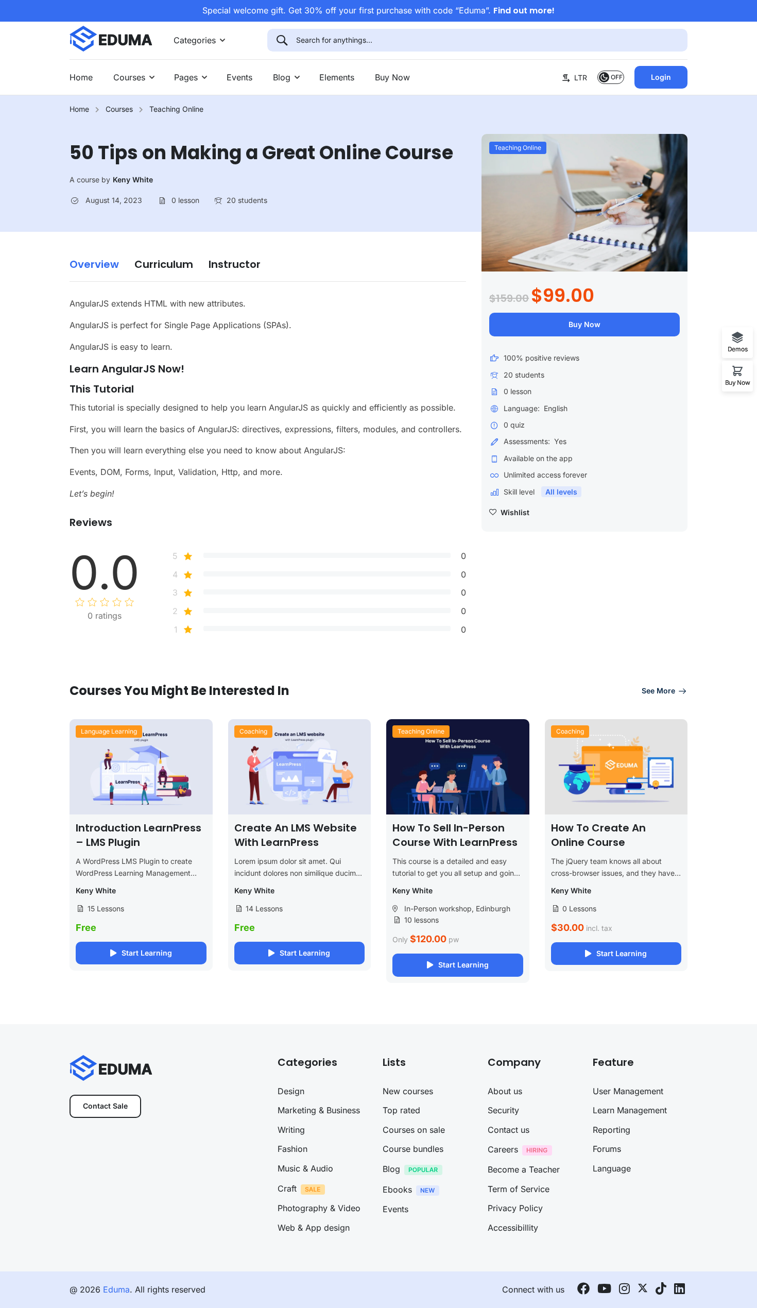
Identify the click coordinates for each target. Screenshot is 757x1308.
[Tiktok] (661, 1289)
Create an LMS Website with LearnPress (295, 835)
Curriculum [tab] (163, 264)
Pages (186, 77)
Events (239, 77)
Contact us (508, 1130)
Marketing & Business (319, 1110)
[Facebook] (583, 1289)
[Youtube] (604, 1289)
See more (658, 690)
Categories (195, 40)
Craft (287, 1188)
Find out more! (524, 10)
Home (81, 77)
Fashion (292, 1149)
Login (661, 77)
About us (505, 1091)
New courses (408, 1091)
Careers (503, 1149)
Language (612, 1168)
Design (291, 1091)
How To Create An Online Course (598, 835)
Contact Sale (105, 1105)
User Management (628, 1091)
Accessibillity (513, 1227)
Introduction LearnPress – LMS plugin (138, 835)
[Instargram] (624, 1289)
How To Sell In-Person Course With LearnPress (455, 835)
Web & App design (314, 1227)
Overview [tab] (94, 264)
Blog (281, 77)
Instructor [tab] (235, 264)
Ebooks (397, 1189)
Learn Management (630, 1110)
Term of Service (518, 1189)
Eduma (116, 1289)
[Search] (281, 40)
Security (503, 1110)
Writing (291, 1130)
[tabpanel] (268, 398)
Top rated (401, 1110)
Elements (336, 77)
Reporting (611, 1130)
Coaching (253, 731)
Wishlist (513, 512)
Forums (607, 1149)
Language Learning (109, 731)
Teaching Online (176, 109)
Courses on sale (414, 1130)
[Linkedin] (679, 1289)
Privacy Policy (515, 1208)
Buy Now (392, 77)
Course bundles (413, 1149)
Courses (129, 77)
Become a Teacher (524, 1169)
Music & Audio (305, 1168)
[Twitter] (643, 1290)
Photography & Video (319, 1208)
